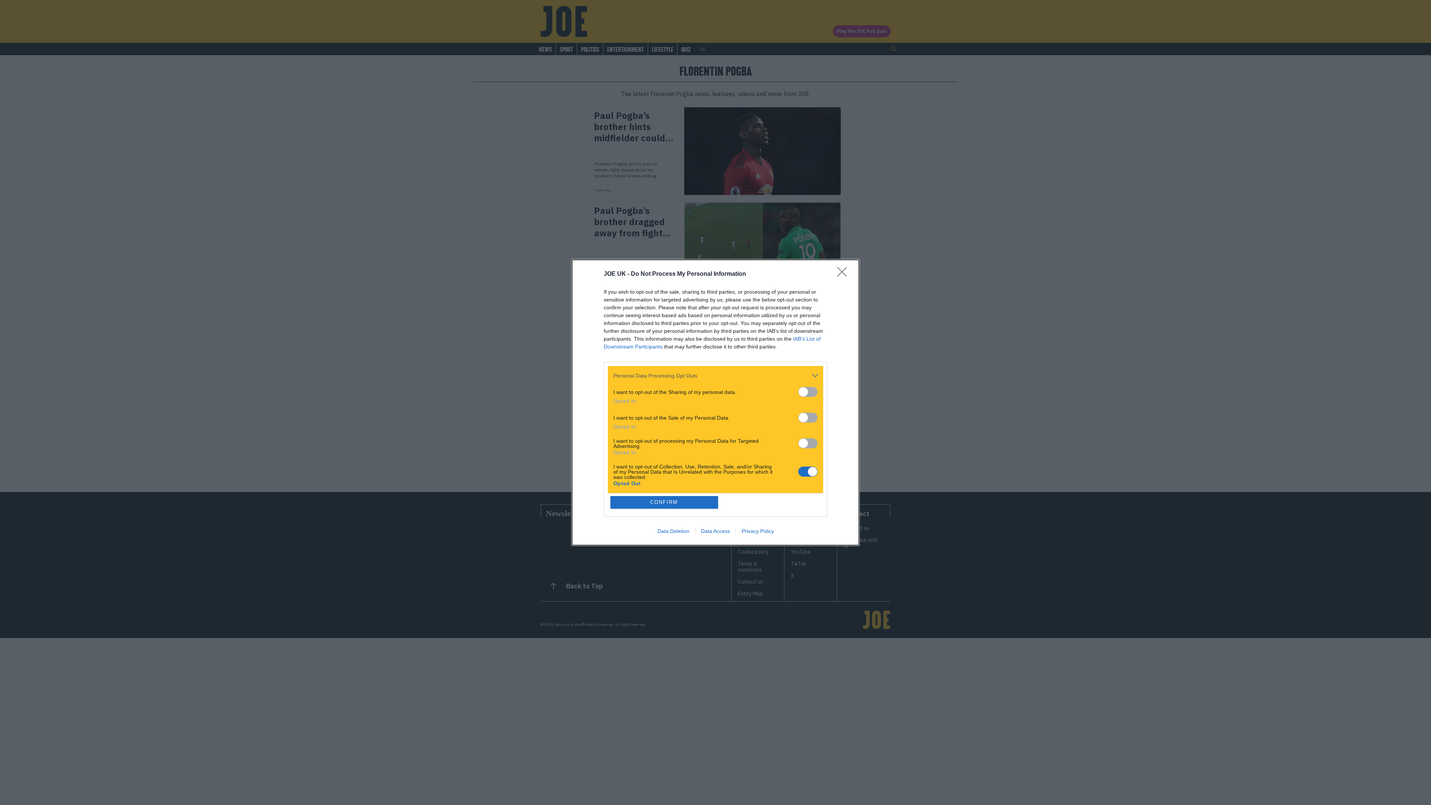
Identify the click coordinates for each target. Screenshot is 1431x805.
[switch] (808, 392)
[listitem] (715, 375)
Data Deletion (673, 531)
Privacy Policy (758, 531)
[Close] (844, 274)
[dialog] (715, 402)
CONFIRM (664, 502)
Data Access (715, 531)
